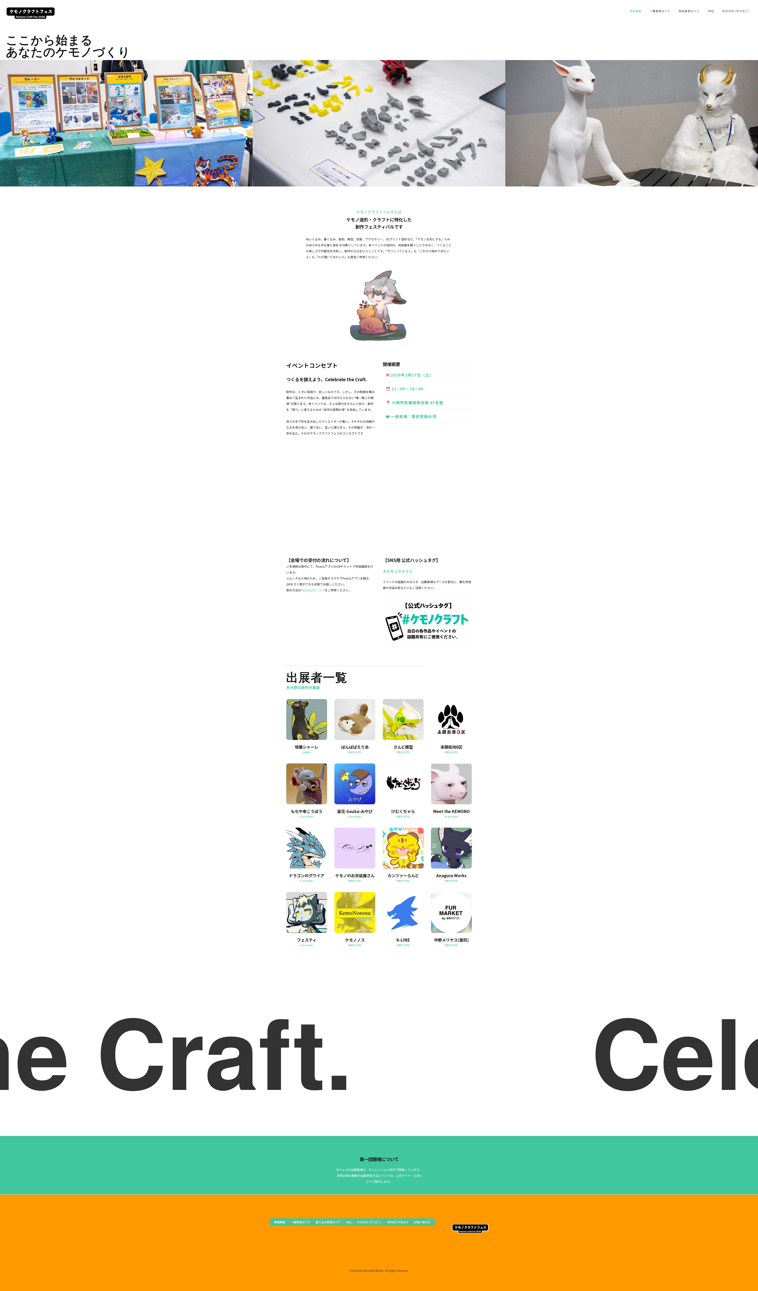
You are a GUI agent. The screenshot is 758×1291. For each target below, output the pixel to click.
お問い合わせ (422, 1222)
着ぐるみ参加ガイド (328, 1222)
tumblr (306, 752)
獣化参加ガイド (689, 11)
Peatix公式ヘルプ (313, 590)
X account (306, 816)
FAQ (711, 11)
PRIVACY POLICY (397, 1222)
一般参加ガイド (660, 11)
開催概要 (636, 11)
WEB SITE (354, 752)
